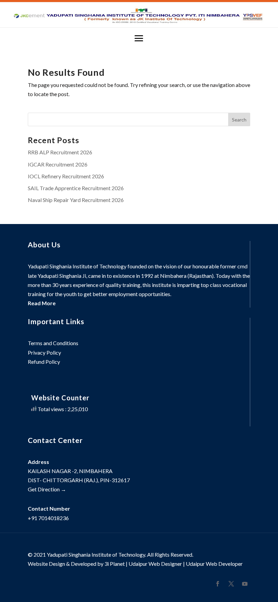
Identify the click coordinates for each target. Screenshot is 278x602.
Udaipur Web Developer (214, 563)
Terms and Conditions (53, 343)
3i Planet (114, 563)
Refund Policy (44, 361)
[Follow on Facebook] (217, 583)
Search (239, 119)
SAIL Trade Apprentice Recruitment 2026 (76, 188)
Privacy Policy (44, 352)
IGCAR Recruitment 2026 (57, 164)
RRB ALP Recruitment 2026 (60, 152)
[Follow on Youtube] (244, 583)
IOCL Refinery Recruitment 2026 (66, 176)
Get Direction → (47, 489)
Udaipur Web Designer (155, 563)
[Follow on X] (231, 583)
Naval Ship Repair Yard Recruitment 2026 (76, 200)
